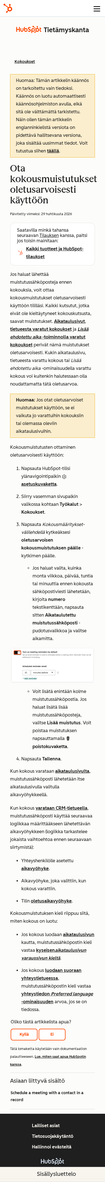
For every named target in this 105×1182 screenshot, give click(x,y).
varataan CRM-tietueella (61, 808)
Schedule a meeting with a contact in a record (47, 1096)
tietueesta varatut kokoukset (41, 329)
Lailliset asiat (46, 1125)
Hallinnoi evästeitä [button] (51, 1147)
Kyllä (24, 1034)
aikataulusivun (78, 934)
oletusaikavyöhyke (51, 901)
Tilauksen (49, 235)
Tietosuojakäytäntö (52, 1136)
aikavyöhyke (35, 868)
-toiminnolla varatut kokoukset (49, 336)
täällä (53, 151)
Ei (52, 1034)
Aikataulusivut (69, 321)
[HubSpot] (7, 8)
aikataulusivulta (72, 771)
